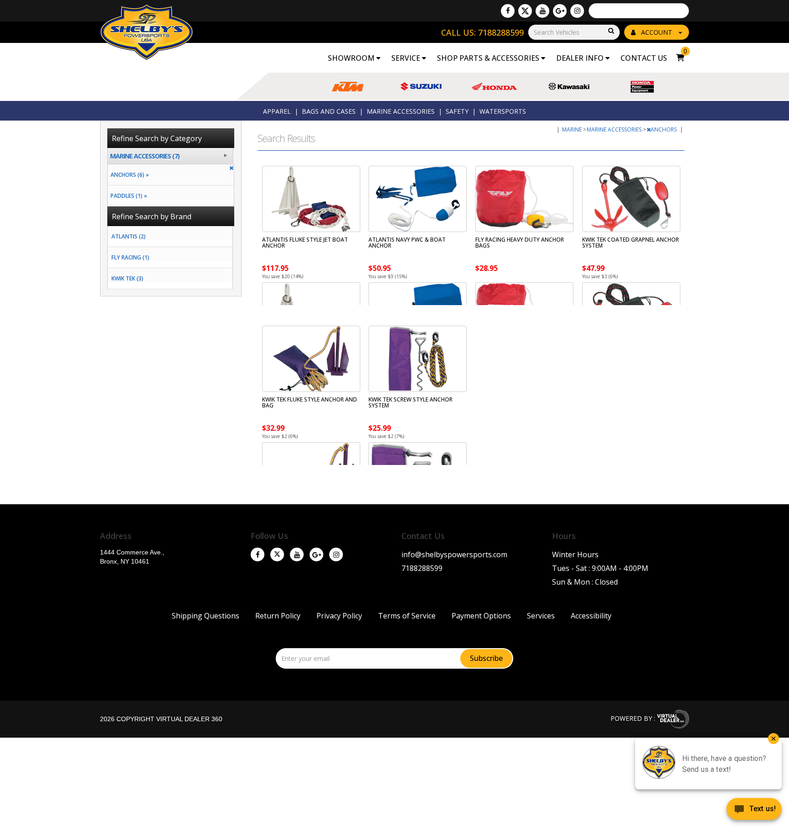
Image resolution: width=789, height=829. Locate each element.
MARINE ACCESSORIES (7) (144, 156)
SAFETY (457, 111)
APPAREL (277, 111)
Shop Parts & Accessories (489, 58)
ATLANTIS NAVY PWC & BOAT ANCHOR (407, 242)
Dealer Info (580, 58)
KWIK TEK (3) (127, 278)
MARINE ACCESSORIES (401, 111)
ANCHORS (664, 129)
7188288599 (421, 568)
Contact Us (644, 58)
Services (541, 616)
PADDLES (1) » (127, 196)
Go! (610, 31)
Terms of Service (407, 616)
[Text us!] (754, 810)
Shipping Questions (205, 616)
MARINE (572, 129)
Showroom (352, 58)
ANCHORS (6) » (128, 175)
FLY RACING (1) (130, 257)
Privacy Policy (339, 616)
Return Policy (277, 616)
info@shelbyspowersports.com (454, 554)
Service (406, 58)
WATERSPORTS (502, 111)
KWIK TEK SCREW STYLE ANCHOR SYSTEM (410, 402)
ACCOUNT (657, 32)
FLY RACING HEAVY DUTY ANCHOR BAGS (519, 242)
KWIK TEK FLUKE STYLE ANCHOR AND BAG (309, 402)
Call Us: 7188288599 (482, 32)
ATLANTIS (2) (128, 236)
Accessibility (591, 616)
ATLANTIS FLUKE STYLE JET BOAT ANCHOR (305, 242)
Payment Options (481, 616)
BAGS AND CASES (329, 111)
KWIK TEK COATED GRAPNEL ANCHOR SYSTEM (630, 242)
